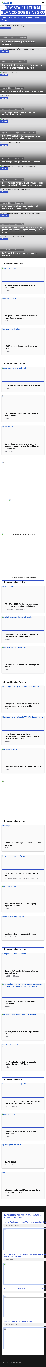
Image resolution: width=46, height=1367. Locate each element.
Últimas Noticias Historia (14, 821)
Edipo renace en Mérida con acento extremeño (17, 72)
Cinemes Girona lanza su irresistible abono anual (20, 1132)
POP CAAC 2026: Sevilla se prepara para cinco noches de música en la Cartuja (23, 120)
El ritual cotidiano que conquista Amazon (15, 25)
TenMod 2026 (10, 1162)
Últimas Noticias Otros (13, 1079)
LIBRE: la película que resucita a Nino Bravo (15, 143)
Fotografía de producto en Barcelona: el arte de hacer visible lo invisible (22, 50)
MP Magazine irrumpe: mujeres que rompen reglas (20, 1002)
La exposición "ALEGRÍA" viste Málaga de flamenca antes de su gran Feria (22, 1102)
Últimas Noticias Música (14, 582)
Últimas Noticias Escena (14, 264)
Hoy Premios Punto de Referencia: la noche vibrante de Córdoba (20, 1063)
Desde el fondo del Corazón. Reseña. (18, 1321)
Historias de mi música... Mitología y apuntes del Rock (20, 904)
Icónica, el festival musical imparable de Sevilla (22, 1032)
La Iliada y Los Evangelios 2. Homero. (20, 934)
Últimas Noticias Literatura (15, 364)
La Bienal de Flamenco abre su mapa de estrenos (17, 236)
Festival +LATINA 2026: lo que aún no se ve (23, 767)
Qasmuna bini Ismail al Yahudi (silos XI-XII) (22, 874)
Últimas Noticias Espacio (14, 682)
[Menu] (43, 3)
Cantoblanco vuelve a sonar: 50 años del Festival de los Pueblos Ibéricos (22, 191)
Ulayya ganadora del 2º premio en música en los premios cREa (22, 1191)
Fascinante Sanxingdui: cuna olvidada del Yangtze (23, 844)
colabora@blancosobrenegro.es (13, 1363)
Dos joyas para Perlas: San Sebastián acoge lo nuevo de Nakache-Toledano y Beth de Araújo (20, 167)
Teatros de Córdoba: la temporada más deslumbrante (21, 972)
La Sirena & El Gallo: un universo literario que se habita (22, 414)
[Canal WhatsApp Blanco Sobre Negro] (23, 479)
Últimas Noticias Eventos (14, 949)
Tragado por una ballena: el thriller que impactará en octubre (22, 96)
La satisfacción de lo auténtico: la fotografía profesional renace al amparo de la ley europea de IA (22, 214)
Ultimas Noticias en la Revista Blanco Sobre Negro (20, 19)
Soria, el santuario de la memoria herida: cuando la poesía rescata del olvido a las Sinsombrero (22, 446)
